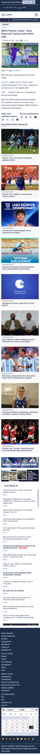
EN (8, 7)
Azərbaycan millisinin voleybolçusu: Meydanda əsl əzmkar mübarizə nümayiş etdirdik (20, 413)
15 (32, 724)
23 (37, 727)
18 (12, 727)
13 (23, 724)
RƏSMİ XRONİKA (7, 633)
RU (5, 7)
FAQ (2, 697)
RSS (2, 700)
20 (23, 727)
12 (17, 724)
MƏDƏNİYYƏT (6, 650)
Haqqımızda (6, 677)
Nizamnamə (6, 679)
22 (32, 727)
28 (27, 730)
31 (6, 733)
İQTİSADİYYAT (6, 642)
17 (6, 727)
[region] (21, 557)
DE (10, 7)
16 (37, 724)
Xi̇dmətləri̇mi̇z (7, 688)
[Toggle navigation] (35, 14)
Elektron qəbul (8, 694)
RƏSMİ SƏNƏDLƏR (8, 636)
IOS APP (4, 705)
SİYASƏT (4, 639)
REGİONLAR (5, 644)
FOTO (3, 670)
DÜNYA (4, 659)
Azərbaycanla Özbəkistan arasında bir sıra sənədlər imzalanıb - (19, 547)
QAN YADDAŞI (6, 662)
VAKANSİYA (5, 691)
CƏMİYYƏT (5, 647)
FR (13, 7)
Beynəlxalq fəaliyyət (10, 685)
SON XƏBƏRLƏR (11, 486)
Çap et (18, 40)
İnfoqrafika (6, 665)
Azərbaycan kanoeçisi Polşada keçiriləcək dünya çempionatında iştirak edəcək (18, 268)
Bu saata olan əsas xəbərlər (13, 591)
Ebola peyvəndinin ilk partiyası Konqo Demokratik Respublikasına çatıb (17, 538)
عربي (19, 7)
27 (23, 730)
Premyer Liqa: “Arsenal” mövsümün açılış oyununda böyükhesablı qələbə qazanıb (18, 449)
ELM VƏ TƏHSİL (7, 654)
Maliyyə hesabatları (10, 682)
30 (37, 730)
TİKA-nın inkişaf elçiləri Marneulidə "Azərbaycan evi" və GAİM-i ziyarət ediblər (18, 617)
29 (32, 730)
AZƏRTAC (17, 70)
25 (12, 730)
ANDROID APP (6, 703)
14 (27, 724)
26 (17, 730)
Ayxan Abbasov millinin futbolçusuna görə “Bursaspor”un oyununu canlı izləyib (18, 341)
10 (6, 724)
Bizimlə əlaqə (7, 674)
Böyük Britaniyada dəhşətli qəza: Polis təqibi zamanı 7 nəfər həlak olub (19, 556)
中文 (24, 7)
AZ (2, 7)
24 (6, 730)
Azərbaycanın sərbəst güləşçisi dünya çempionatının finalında (16, 232)
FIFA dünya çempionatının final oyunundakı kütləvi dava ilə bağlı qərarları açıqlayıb (18, 377)
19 (17, 727)
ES (15, 7)
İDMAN (5, 24)
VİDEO (3, 668)
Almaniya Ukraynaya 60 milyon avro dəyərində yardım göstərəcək (16, 599)
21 (27, 727)
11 (12, 724)
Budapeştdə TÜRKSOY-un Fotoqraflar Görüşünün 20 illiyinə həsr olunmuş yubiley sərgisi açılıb (19, 501)
